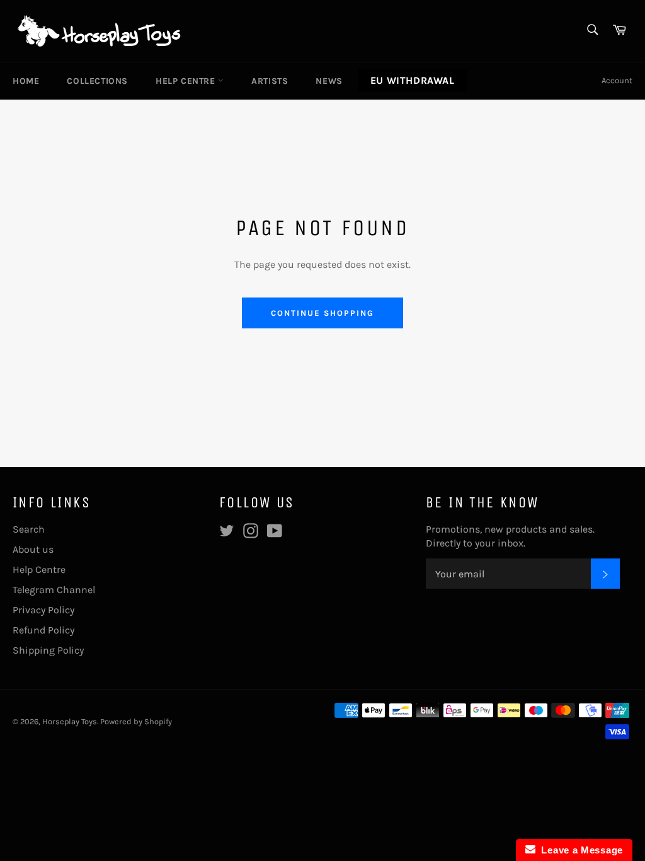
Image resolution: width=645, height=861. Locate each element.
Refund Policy (43, 630)
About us (33, 549)
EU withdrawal (412, 80)
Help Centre (187, 81)
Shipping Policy (48, 650)
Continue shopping (322, 313)
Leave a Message (579, 850)
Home (26, 81)
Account (617, 80)
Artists (269, 81)
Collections (97, 81)
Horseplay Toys (69, 721)
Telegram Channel (54, 590)
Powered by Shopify (136, 721)
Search (29, 529)
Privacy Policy (43, 610)
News (329, 81)
